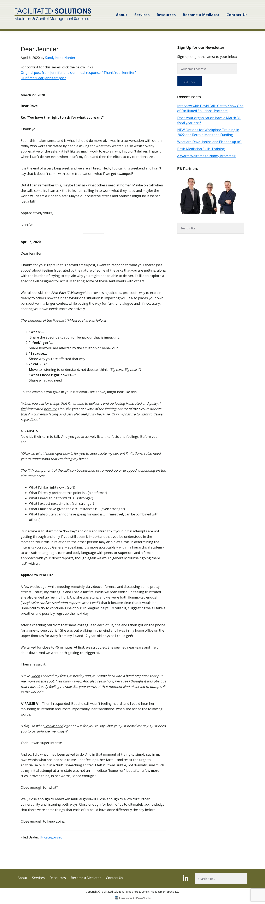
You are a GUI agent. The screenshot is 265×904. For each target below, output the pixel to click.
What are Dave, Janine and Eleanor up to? (209, 142)
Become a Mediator (86, 877)
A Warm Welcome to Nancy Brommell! (206, 156)
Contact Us (114, 877)
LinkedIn (186, 878)
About (22, 877)
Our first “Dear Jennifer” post (43, 78)
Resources (58, 877)
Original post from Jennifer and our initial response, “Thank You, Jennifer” (78, 72)
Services (38, 877)
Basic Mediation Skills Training (201, 149)
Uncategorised (51, 837)
